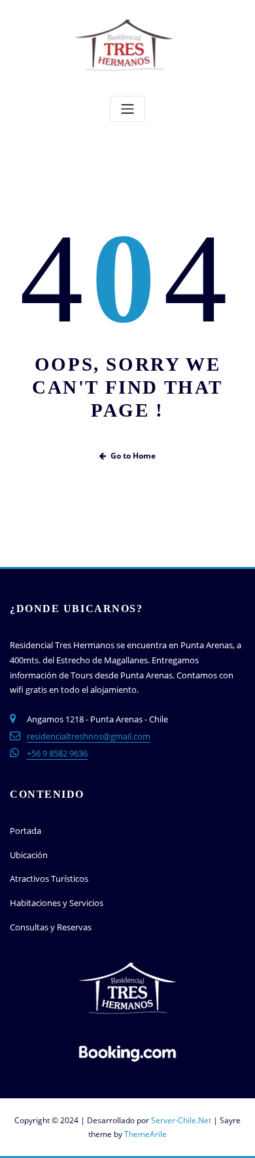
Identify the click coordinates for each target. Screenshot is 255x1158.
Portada (25, 831)
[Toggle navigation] (127, 109)
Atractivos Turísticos (49, 878)
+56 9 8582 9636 (57, 753)
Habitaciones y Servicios (56, 903)
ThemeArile (145, 1134)
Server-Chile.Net (181, 1120)
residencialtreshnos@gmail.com (88, 736)
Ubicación (29, 855)
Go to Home (133, 455)
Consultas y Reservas (51, 927)
